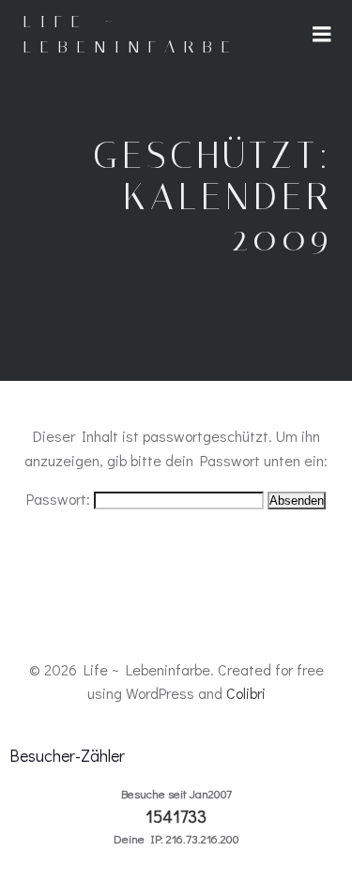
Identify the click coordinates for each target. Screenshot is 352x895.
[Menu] (322, 35)
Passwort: (60, 498)
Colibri (246, 693)
